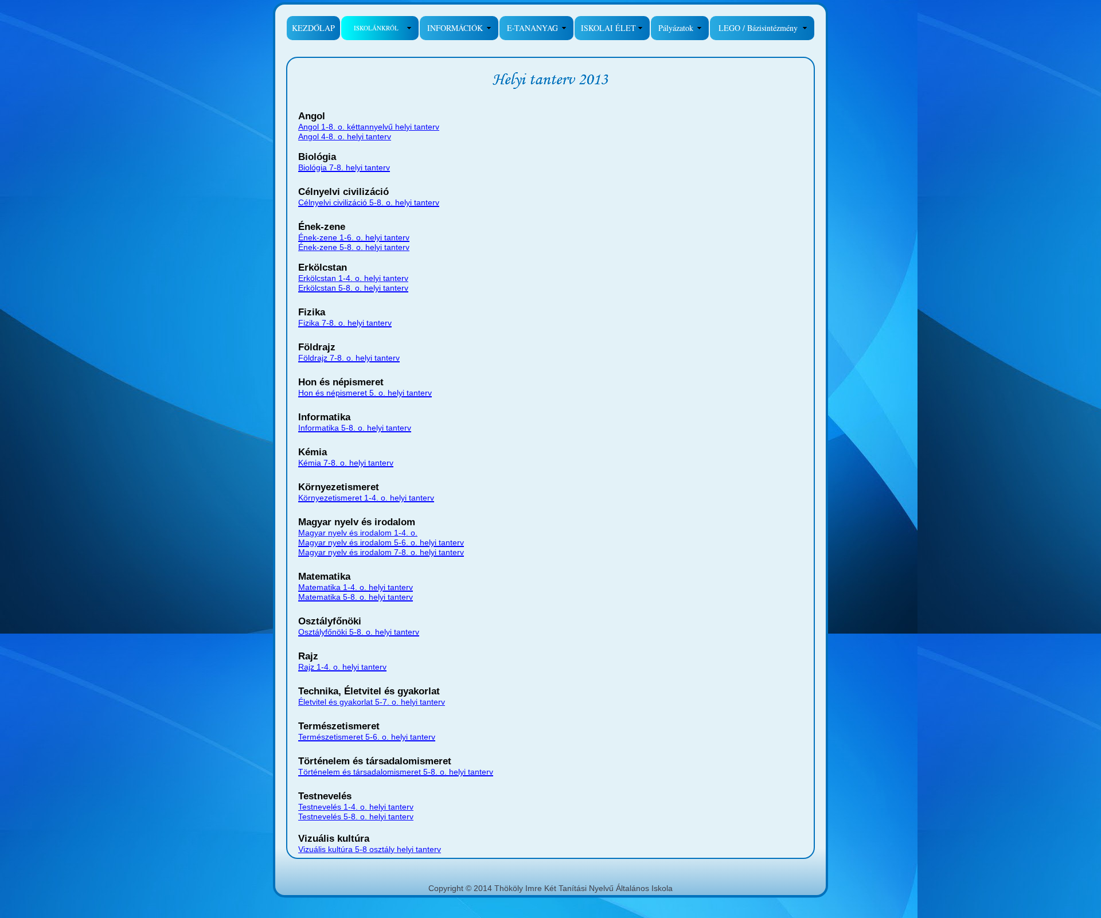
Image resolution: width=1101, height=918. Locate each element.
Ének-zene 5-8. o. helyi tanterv (353, 247)
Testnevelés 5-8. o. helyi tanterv (355, 816)
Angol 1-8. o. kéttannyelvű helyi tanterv (368, 126)
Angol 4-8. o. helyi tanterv (344, 136)
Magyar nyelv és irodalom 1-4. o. (357, 532)
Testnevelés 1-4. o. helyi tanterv (355, 806)
